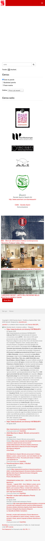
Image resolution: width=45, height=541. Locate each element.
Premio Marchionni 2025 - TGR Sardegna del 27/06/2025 (21, 269)
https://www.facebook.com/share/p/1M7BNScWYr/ (24, 329)
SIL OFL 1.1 (26, 529)
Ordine (4, 90)
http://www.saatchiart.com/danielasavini (22, 199)
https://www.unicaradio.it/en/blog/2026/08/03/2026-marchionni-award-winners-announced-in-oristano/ (24, 443)
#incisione (24, 445)
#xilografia (34, 446)
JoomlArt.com (23, 322)
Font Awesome (6, 529)
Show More (7, 300)
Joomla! (4, 324)
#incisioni (28, 446)
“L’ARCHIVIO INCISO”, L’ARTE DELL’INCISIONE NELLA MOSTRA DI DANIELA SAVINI (20, 296)
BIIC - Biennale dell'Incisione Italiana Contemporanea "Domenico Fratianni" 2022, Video (19, 242)
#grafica (9, 446)
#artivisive (35, 445)
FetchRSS (23, 419)
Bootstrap (5, 525)
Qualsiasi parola (10, 82)
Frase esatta (8, 85)
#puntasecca (10, 448)
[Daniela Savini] (2, 3)
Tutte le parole (9, 80)
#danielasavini (16, 445)
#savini (17, 446)
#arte (13, 446)
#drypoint (17, 448)
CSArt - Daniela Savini (22, 205)
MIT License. (10, 527)
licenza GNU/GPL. (33, 324)
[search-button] (33, 64)
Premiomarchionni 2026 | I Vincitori (19, 463)
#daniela (22, 446)
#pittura (29, 445)
